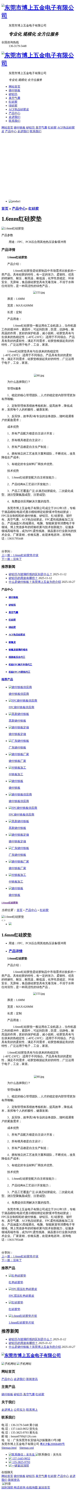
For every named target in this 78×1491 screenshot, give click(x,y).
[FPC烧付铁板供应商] (23, 700)
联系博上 (32, 1409)
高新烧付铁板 (17, 720)
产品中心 (14, 113)
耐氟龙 (12, 642)
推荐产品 (7, 679)
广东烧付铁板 (17, 747)
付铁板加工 (16, 774)
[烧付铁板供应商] (20, 687)
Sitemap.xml (26, 1447)
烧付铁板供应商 (19, 693)
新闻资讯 (32, 1379)
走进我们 (14, 117)
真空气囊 (14, 97)
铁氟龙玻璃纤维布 (18, 649)
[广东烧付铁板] (19, 740)
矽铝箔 (13, 94)
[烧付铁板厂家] (19, 754)
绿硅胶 (13, 105)
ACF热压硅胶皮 (19, 109)
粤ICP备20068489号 (52, 1444)
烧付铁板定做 (17, 734)
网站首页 (14, 86)
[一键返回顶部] (19, 1465)
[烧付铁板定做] (19, 727)
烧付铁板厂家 (17, 760)
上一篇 (19, 555)
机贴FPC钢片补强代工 (20, 664)
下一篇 (11, 559)
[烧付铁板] (16, 781)
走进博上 (7, 1409)
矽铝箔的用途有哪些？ (23, 578)
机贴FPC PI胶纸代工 (19, 672)
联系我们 (14, 120)
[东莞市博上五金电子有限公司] (39, 15)
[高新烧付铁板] (19, 714)
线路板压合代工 (17, 657)
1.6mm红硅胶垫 (9, 902)
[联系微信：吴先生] (22, 1454)
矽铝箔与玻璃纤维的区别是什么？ (30, 574)
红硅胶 (13, 101)
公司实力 (19, 1409)
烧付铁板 (14, 90)
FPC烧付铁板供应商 (21, 707)
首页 (4, 208)
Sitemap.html (9, 1447)
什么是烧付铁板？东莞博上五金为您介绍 (35, 581)
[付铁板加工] (17, 767)
